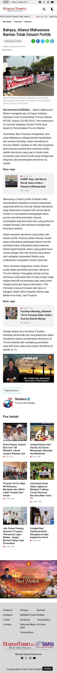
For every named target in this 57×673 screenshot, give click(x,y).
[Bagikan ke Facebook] (38, 41)
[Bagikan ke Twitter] (42, 41)
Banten (28, 21)
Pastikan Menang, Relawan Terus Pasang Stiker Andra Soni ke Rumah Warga (36, 315)
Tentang (24, 610)
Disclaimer (25, 620)
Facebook (7, 610)
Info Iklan (41, 624)
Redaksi (41, 615)
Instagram (8, 615)
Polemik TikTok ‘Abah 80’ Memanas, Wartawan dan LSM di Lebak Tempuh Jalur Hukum (14, 489)
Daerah (18, 21)
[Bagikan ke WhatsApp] (47, 41)
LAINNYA (47, 669)
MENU (6, 2)
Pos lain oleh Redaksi (25, 403)
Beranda (7, 21)
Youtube (7, 624)
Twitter (6, 620)
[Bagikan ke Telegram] (52, 41)
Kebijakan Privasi (28, 615)
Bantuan (41, 610)
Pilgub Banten (11, 390)
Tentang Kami (26, 632)
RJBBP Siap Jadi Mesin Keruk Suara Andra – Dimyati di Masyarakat (34, 183)
